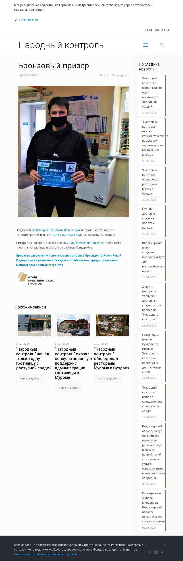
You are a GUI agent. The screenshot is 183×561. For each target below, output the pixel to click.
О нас (148, 29)
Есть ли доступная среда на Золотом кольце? (149, 218)
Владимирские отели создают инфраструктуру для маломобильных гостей (152, 257)
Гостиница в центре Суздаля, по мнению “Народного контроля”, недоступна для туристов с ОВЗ (151, 353)
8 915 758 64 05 (28, 19)
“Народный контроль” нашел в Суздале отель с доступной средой (152, 399)
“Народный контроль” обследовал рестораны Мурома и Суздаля (111, 358)
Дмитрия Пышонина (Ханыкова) (58, 230)
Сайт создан (22, 545)
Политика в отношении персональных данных (45, 554)
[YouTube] (150, 552)
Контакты (162, 29)
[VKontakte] (156, 552)
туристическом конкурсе (86, 242)
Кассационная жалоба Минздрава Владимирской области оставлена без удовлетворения (152, 507)
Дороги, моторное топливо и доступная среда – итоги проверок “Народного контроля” (151, 303)
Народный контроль (61, 45)
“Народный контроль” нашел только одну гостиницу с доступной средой (34, 358)
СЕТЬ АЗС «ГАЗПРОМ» (67, 234)
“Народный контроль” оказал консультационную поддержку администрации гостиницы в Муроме (73, 363)
